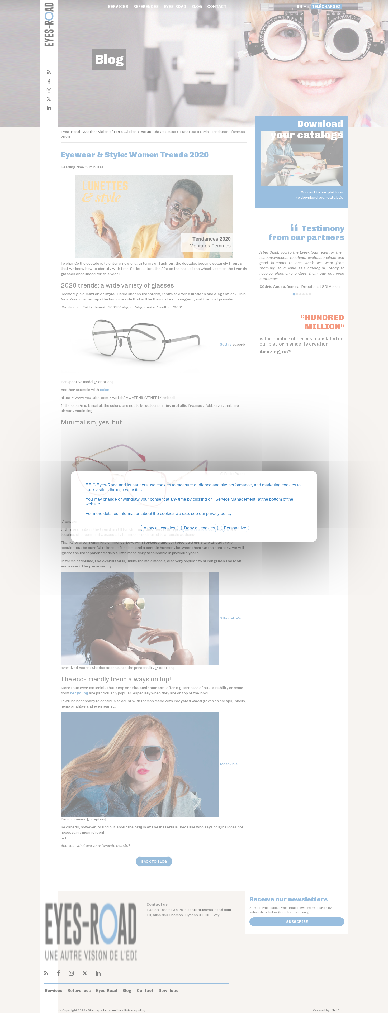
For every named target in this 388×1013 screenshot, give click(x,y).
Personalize (235, 528)
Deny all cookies (199, 528)
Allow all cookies (159, 528)
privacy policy (218, 513)
